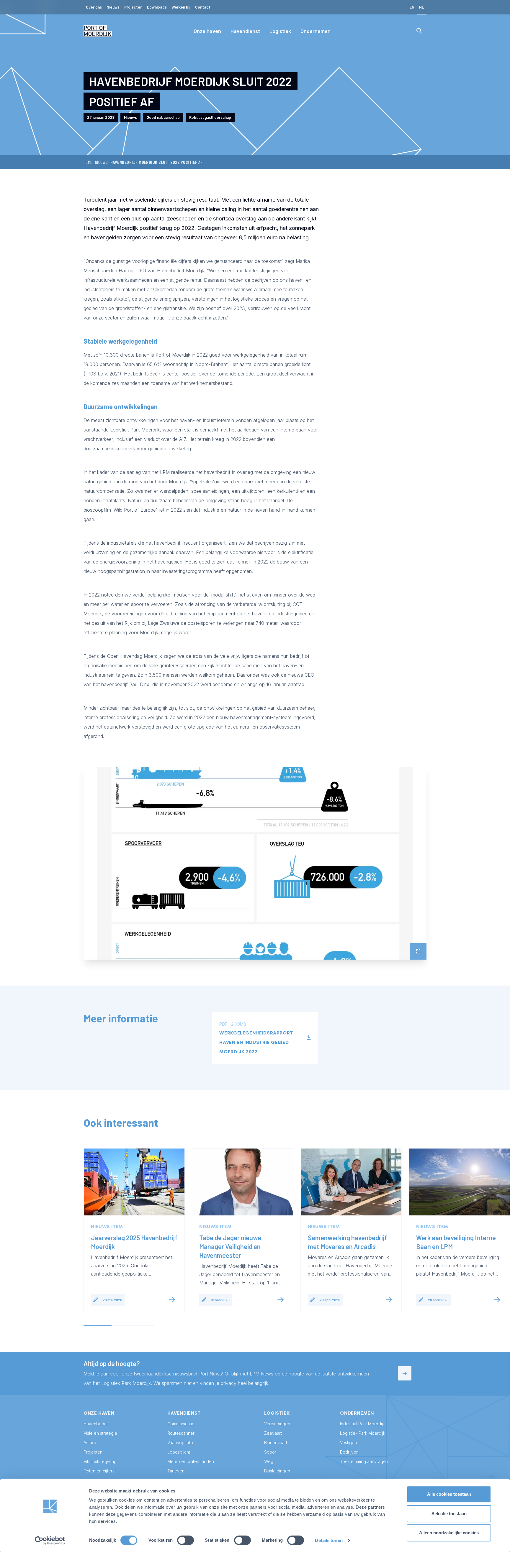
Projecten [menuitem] (133, 6)
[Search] (419, 30)
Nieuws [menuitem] (113, 6)
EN (411, 6)
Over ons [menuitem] (94, 6)
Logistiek (280, 31)
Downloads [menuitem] (157, 6)
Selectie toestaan (449, 1513)
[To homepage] (98, 31)
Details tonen (328, 1540)
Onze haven (207, 31)
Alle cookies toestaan (449, 1494)
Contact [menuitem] (202, 6)
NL (421, 6)
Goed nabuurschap (163, 117)
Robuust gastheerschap (210, 117)
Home (88, 162)
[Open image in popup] (255, 863)
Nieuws (101, 162)
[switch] (185, 1540)
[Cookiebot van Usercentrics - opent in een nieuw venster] (50, 1540)
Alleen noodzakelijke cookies (449, 1532)
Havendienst (245, 31)
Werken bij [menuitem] (180, 6)
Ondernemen (315, 31)
